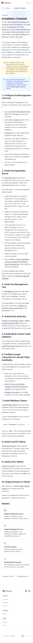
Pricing (5, 606)
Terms (4, 625)
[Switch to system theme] (22, 636)
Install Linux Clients (8, 466)
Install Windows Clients (9, 405)
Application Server (11, 178)
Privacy (5, 622)
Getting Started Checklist (18, 86)
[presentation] (16, 424)
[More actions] (31, 3)
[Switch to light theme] (26, 636)
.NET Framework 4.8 (16, 120)
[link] (16, 514)
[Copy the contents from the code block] (28, 424)
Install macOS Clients (9, 446)
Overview (5, 599)
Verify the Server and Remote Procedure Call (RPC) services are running (16, 386)
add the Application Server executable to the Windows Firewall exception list (17, 261)
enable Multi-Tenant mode (10, 346)
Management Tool (11, 291)
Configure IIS (9, 133)
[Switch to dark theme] (29, 636)
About (4, 614)
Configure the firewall (12, 392)
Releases (5, 602)
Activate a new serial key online (12, 321)
